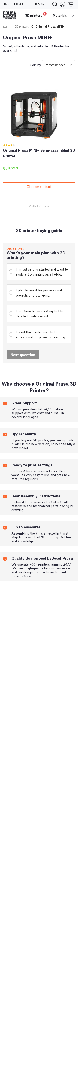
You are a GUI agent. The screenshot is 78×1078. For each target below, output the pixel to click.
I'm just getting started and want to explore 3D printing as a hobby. (42, 271)
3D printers (22, 26)
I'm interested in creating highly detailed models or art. (39, 313)
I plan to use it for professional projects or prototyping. (39, 292)
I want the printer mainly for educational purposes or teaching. (41, 334)
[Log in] (62, 4)
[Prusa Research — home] (9, 15)
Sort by (35, 64)
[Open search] (55, 4)
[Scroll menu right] (73, 15)
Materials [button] (60, 15)
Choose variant (39, 186)
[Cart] (71, 4)
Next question (23, 354)
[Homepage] (5, 26)
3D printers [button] (35, 14)
